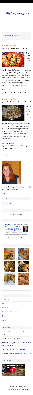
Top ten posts (24, 92)
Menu (16, 1)
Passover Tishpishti (19, 349)
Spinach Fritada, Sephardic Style (20, 353)
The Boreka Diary (16, 15)
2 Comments (23, 48)
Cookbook (5, 299)
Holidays (12, 143)
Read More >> (6, 193)
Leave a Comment (25, 102)
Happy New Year (9, 45)
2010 (11, 146)
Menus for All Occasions (10, 312)
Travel (4, 320)
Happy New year (14, 92)
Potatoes (10, 148)
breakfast (16, 146)
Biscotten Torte (19, 338)
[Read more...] (21, 85)
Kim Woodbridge (22, 386)
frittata (22, 146)
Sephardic (5, 303)
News (11, 90)
